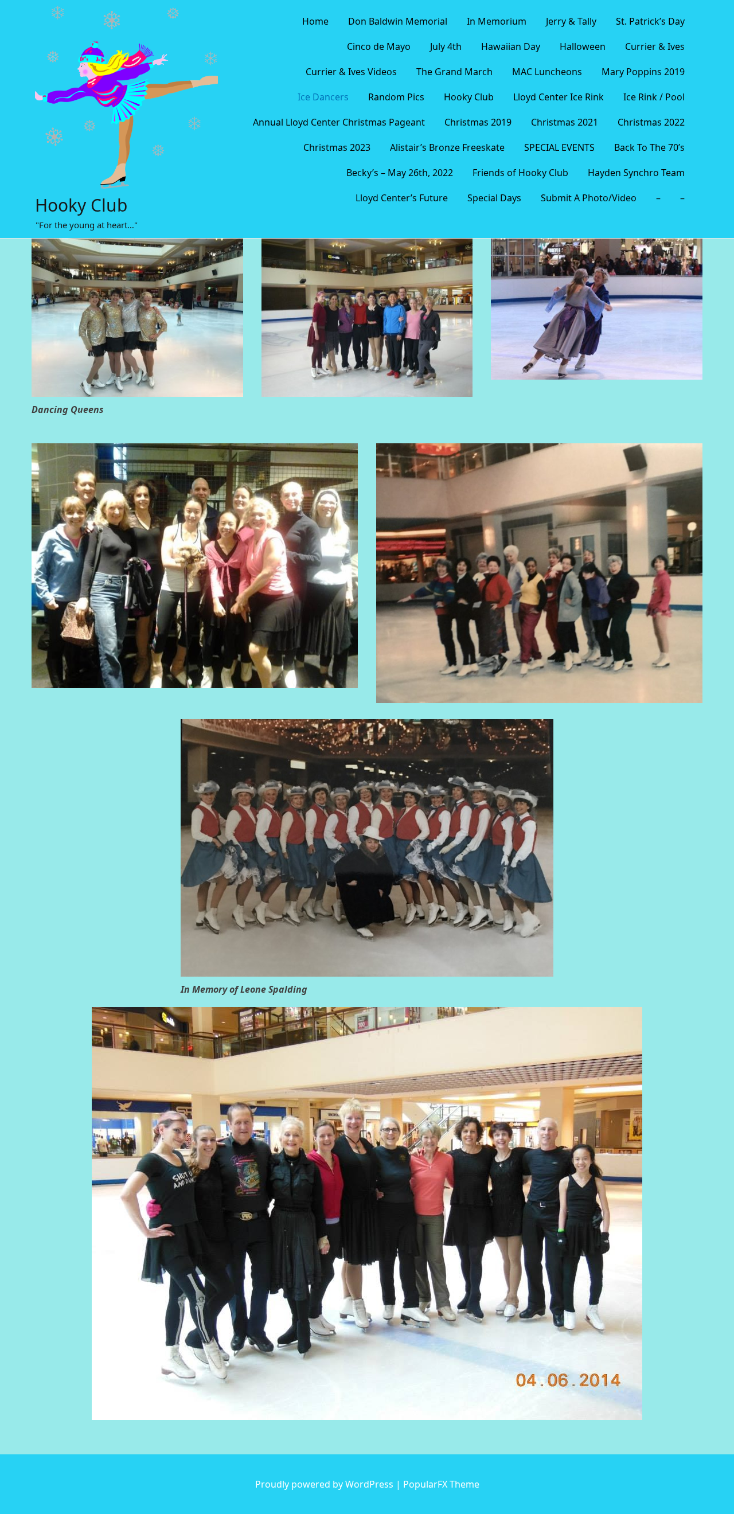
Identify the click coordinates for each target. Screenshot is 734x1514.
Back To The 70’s (649, 147)
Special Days (494, 198)
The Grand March (454, 71)
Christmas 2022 (651, 122)
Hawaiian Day (510, 46)
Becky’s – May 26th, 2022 (399, 172)
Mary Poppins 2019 (643, 71)
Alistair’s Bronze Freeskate (447, 147)
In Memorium (496, 21)
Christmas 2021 (564, 122)
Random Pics (396, 97)
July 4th (446, 46)
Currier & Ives (655, 46)
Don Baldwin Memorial (397, 21)
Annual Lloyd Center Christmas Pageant (339, 122)
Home (315, 21)
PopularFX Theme (441, 1484)
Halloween (583, 46)
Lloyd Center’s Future (402, 198)
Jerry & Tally (571, 21)
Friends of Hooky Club (520, 172)
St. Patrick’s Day (650, 21)
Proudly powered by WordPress (325, 1484)
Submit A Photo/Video (589, 198)
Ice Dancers (323, 97)
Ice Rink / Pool (654, 97)
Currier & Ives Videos (351, 71)
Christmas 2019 (478, 122)
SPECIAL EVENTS (559, 147)
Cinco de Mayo (379, 46)
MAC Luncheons (547, 71)
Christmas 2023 (336, 147)
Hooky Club (81, 205)
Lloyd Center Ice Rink (558, 97)
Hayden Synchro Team (636, 172)
